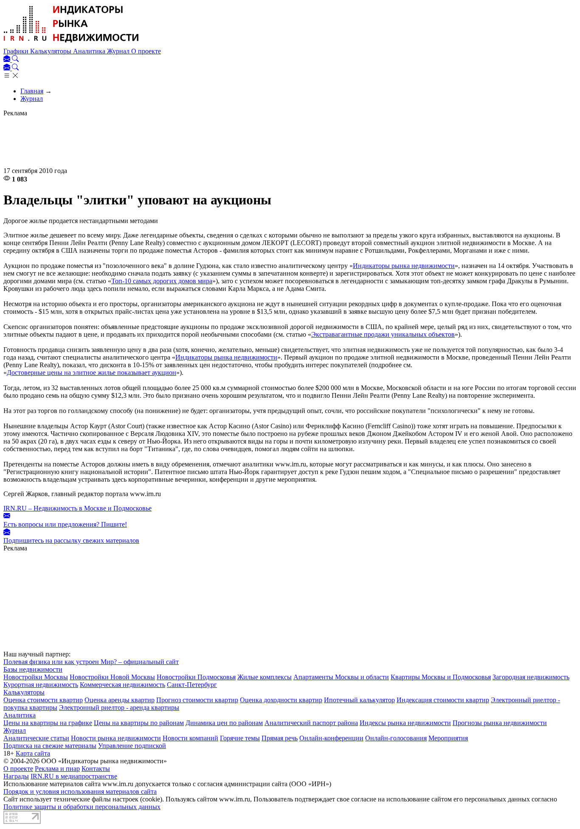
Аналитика (90, 51)
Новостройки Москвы (35, 677)
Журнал (119, 51)
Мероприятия (448, 738)
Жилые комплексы (264, 677)
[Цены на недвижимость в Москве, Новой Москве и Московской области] (71, 43)
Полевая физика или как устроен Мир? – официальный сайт (91, 661)
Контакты (96, 768)
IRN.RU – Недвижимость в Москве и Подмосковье (77, 508)
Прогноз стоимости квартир (197, 699)
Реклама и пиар (57, 768)
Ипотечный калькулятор (359, 699)
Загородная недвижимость (531, 677)
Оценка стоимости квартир (43, 699)
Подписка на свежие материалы (49, 745)
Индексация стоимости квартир (443, 699)
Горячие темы (240, 738)
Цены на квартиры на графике (47, 722)
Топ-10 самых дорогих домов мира (161, 281)
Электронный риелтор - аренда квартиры (119, 707)
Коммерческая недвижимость (122, 684)
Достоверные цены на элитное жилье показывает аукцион (91, 372)
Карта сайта (33, 753)
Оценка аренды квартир (119, 699)
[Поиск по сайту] (15, 59)
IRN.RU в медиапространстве (74, 776)
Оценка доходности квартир (281, 699)
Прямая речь (280, 738)
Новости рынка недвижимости (116, 738)
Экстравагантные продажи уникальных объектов (383, 334)
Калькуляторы (51, 51)
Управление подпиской (132, 745)
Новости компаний (190, 738)
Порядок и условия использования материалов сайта (80, 791)
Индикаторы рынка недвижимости (404, 265)
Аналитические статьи (36, 738)
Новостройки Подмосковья (196, 677)
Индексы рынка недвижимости (405, 722)
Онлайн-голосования (396, 738)
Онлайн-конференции (331, 738)
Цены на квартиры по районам (139, 722)
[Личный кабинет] (7, 59)
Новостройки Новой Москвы (112, 677)
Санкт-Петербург (192, 684)
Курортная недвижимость (40, 684)
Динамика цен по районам (224, 722)
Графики (16, 51)
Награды (16, 776)
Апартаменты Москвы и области (341, 677)
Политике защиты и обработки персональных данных (81, 806)
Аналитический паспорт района (311, 722)
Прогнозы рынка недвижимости (500, 722)
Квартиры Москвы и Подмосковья (441, 677)
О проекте (146, 51)
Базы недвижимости (32, 669)
